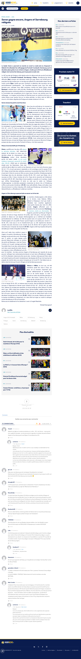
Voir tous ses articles (13, 312)
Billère (21, 317)
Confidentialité (75, 650)
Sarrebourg (23, 320)
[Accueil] (3, 8)
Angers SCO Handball (9, 317)
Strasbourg (43, 320)
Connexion (5, 415)
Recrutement (59, 650)
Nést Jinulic (23, 607)
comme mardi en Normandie (39, 211)
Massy (41, 317)
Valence (6, 324)
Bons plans (67, 650)
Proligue (24, 8)
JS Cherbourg (31, 317)
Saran (14, 320)
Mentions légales (51, 650)
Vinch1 (22, 444)
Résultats (38, 301)
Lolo (22, 549)
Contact (43, 650)
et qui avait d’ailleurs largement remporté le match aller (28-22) (14, 161)
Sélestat (33, 320)
